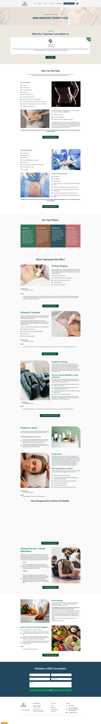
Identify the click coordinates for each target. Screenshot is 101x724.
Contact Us (52, 3)
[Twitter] (26, 715)
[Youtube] (28, 715)
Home (34, 3)
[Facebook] (21, 715)
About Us (39, 3)
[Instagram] (23, 715)
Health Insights (59, 3)
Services (45, 3)
